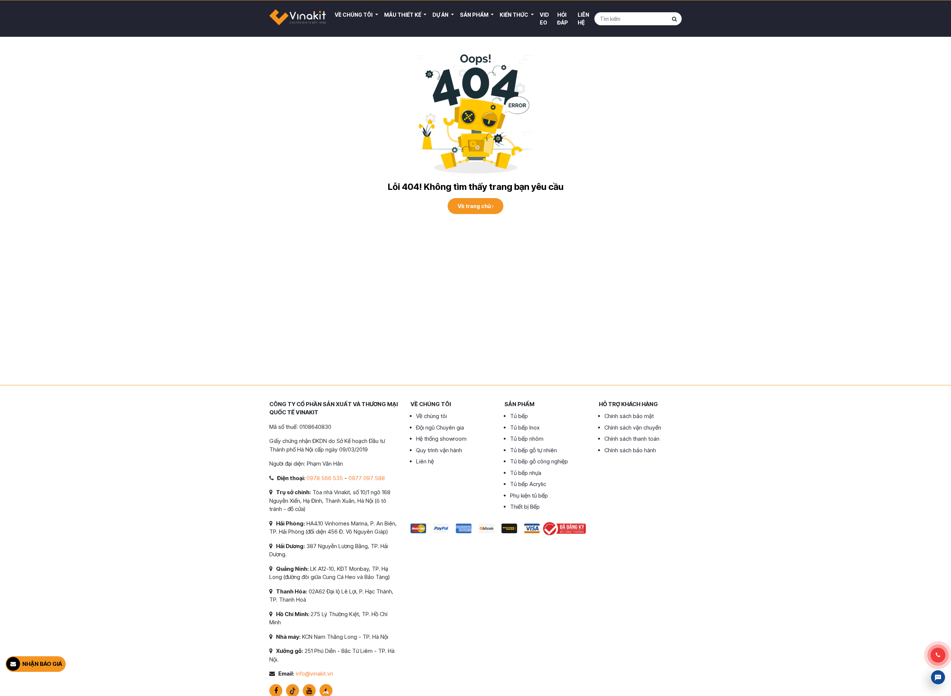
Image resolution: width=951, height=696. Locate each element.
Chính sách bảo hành (630, 450)
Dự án (440, 15)
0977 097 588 (366, 478)
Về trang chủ (475, 206)
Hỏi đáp (562, 19)
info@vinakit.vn (314, 673)
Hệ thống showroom (441, 438)
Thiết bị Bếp (525, 506)
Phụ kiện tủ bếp (529, 495)
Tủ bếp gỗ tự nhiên (533, 450)
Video (544, 19)
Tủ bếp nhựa (525, 472)
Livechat (938, 677)
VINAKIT (297, 18)
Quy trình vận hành (439, 450)
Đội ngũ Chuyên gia (440, 427)
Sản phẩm (475, 15)
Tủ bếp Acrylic (528, 484)
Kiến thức (514, 15)
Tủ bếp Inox (524, 427)
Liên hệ (583, 19)
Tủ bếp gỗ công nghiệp (539, 461)
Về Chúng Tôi (354, 15)
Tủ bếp (519, 416)
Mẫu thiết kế (403, 15)
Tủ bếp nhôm (526, 438)
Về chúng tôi (431, 416)
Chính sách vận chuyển (632, 427)
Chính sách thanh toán (631, 438)
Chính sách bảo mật (629, 416)
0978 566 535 (324, 478)
